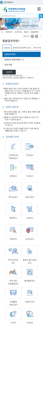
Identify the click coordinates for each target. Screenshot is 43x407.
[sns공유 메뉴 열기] (41, 36)
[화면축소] (36, 36)
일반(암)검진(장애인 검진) (22, 48)
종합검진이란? (10, 54)
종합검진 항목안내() (14, 59)
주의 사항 (8, 65)
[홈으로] (13, 9)
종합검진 (7, 48)
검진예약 (9, 72)
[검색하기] (41, 16)
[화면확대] (32, 36)
